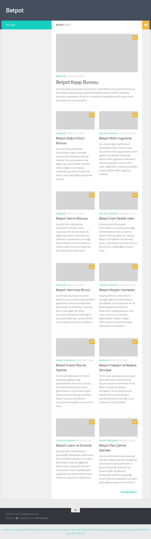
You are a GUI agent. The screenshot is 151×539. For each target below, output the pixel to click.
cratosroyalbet (76, 530)
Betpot (14, 10)
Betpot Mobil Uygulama (115, 138)
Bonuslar (61, 76)
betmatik (59, 530)
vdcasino (52, 530)
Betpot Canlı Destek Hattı (116, 218)
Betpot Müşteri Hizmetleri (117, 290)
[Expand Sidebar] (146, 25)
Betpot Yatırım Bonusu (72, 218)
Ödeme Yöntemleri (65, 360)
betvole (32, 530)
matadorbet (99, 530)
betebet (39, 530)
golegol (20, 530)
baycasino (81, 533)
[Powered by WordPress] (17, 518)
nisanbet (12, 530)
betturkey (138, 530)
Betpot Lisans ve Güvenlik (74, 445)
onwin (45, 530)
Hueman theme (41, 518)
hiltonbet (5, 530)
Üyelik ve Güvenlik (108, 133)
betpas (26, 530)
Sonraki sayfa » (129, 492)
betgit (84, 530)
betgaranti (129, 530)
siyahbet (121, 530)
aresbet (108, 530)
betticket (146, 530)
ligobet (67, 530)
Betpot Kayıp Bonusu (77, 82)
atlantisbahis (71, 533)
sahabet (91, 530)
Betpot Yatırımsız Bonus (73, 290)
